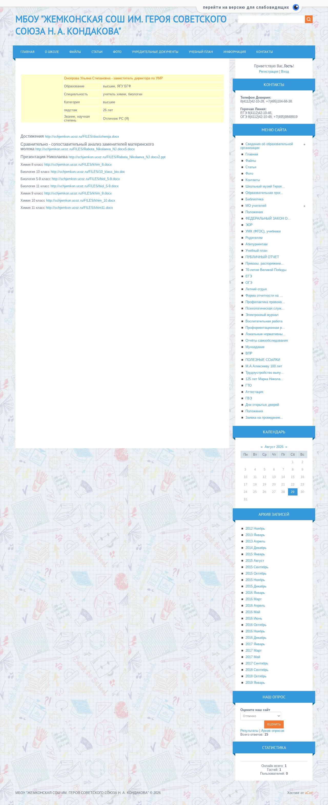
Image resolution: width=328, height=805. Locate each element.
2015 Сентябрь (256, 567)
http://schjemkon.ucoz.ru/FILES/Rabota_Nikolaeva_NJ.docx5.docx (85, 149)
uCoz (309, 793)
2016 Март (253, 599)
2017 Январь (255, 644)
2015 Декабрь (255, 586)
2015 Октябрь (255, 573)
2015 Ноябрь (255, 580)
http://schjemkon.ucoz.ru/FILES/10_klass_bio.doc (88, 172)
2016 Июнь (253, 618)
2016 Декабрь (255, 638)
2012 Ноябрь (255, 528)
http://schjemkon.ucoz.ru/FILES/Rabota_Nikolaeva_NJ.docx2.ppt (117, 157)
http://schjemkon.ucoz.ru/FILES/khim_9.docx (78, 193)
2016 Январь (255, 593)
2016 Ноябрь (255, 631)
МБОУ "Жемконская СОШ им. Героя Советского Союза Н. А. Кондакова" (121, 25)
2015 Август (254, 561)
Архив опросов (272, 731)
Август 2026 (274, 447)
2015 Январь (255, 554)
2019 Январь (255, 683)
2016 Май (252, 612)
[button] (249, 10)
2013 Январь (255, 535)
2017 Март (253, 650)
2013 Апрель (255, 541)
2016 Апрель (255, 605)
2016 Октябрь (255, 625)
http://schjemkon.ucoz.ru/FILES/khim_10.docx (80, 200)
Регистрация (268, 71)
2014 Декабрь (255, 548)
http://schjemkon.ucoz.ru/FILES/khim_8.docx (78, 164)
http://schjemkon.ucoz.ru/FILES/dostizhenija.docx (82, 136)
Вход (285, 71)
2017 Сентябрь (256, 663)
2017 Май (252, 657)
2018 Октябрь (255, 676)
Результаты (249, 731)
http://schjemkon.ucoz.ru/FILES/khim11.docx (79, 208)
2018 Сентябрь (256, 670)
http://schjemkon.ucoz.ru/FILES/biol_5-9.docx (86, 179)
